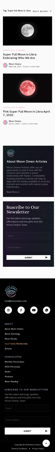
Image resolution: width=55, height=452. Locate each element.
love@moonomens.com (16, 300)
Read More (12, 191)
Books (7, 371)
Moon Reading (11, 381)
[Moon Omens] (27, 291)
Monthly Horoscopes (14, 361)
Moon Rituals (11, 338)
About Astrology (12, 333)
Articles (8, 348)
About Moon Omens (14, 328)
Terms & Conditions (19, 448)
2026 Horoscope (12, 366)
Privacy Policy (38, 448)
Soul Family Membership (16, 343)
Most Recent (41, 11)
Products (9, 376)
